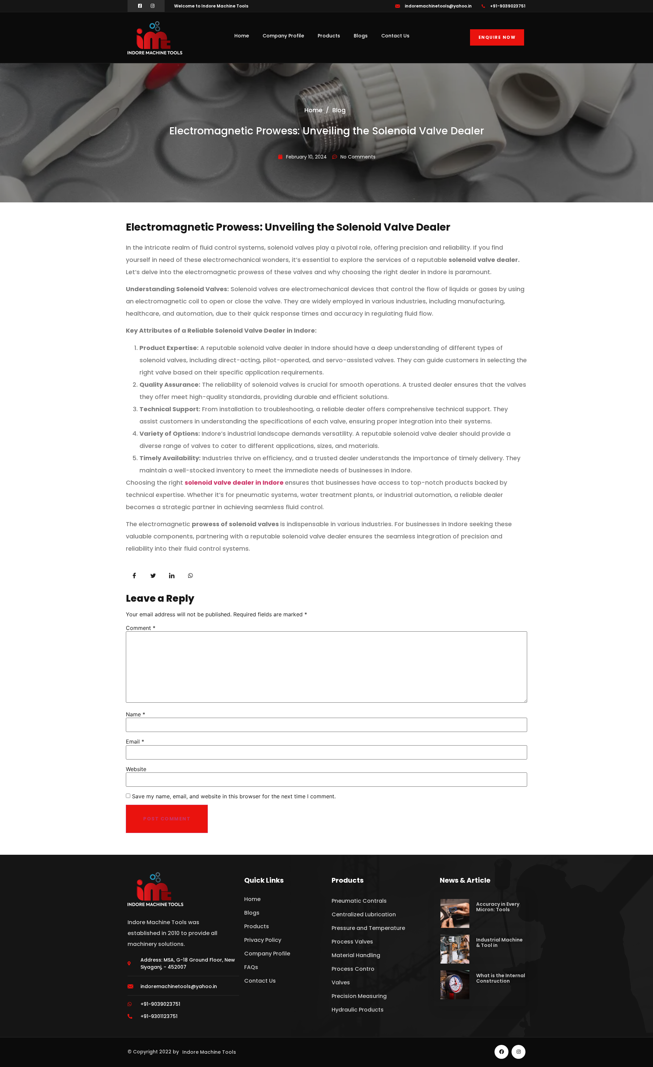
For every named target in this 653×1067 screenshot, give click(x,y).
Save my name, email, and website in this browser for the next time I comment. (234, 796)
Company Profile (283, 35)
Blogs (361, 35)
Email (135, 741)
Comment (140, 628)
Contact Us (395, 35)
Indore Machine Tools (209, 1052)
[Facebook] (501, 1052)
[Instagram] (152, 6)
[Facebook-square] (140, 6)
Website (136, 769)
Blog (339, 110)
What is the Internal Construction (500, 978)
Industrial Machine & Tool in (499, 942)
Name (135, 714)
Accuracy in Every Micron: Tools (497, 907)
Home (241, 35)
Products (329, 35)
